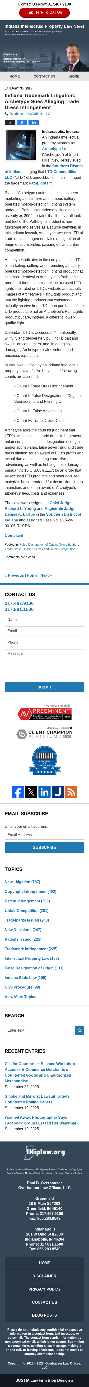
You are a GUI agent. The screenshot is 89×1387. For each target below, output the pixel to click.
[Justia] (57, 792)
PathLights (38, 183)
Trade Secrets (33, 549)
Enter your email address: (26, 826)
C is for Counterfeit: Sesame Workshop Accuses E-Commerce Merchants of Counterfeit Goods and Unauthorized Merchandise (40, 1072)
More (74, 76)
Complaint (14, 535)
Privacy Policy (44, 1289)
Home (15, 76)
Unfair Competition (62, 549)
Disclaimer (44, 1276)
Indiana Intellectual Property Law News (45, 30)
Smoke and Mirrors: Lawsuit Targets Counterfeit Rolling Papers (37, 1099)
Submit (45, 687)
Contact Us (44, 76)
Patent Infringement (27, 901)
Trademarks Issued (27, 920)
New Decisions (23, 930)
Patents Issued (23, 939)
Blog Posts (44, 1315)
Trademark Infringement (31, 949)
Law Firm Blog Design (43, 1380)
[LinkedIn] (44, 792)
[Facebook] (18, 792)
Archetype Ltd (55, 149)
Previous (14, 575)
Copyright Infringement (30, 891)
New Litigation (68, 544)
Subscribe (44, 847)
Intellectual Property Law (32, 958)
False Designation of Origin (38, 544)
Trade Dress (13, 549)
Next (46, 575)
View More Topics (20, 997)
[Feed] (71, 792)
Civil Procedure (22, 987)
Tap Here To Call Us (44, 12)
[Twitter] (31, 792)
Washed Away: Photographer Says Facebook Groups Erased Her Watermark (42, 1120)
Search (79, 1030)
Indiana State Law (25, 978)
